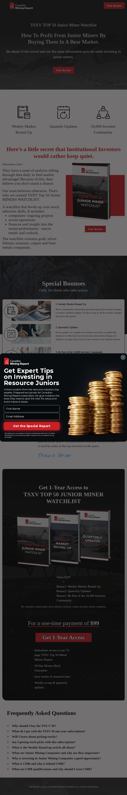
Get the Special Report (31, 426)
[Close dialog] (123, 357)
